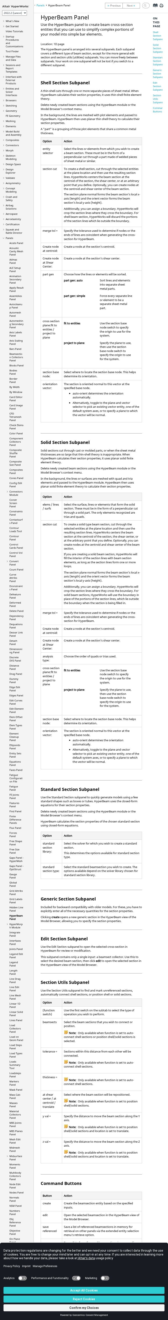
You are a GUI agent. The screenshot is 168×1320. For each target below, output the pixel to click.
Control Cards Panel (16, 546)
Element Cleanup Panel (14, 737)
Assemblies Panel (15, 297)
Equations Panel (15, 763)
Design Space (13, 164)
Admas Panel (13, 261)
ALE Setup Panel (15, 269)
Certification (13, 224)
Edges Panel (16, 695)
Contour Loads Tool (15, 529)
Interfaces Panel (15, 942)
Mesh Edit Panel (15, 1141)
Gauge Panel (13, 876)
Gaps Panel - (16, 859)
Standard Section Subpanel (158, 61)
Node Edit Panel (15, 1186)
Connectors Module (16, 493)
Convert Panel (14, 563)
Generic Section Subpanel (158, 73)
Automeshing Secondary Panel (16, 324)
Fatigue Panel (13, 788)
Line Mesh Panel (15, 997)
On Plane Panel (14, 1240)
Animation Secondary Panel (15, 279)
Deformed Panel (15, 604)
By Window (15, 392)
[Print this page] (161, 7)
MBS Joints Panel (15, 1124)
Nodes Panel (16, 1192)
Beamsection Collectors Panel (16, 357)
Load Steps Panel (15, 1046)
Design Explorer (11, 171)
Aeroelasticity (13, 219)
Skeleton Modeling (11, 157)
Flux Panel (15, 827)
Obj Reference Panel (15, 1222)
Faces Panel (16, 770)
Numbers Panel (14, 1212)
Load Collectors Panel (15, 1028)
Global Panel (13, 884)
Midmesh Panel (14, 1149)
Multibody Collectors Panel (15, 1176)
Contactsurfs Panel (16, 521)
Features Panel (14, 804)
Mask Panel (15, 1089)
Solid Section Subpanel (158, 48)
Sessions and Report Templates (13, 68)
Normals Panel (14, 1199)
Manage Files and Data (13, 58)
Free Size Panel (14, 851)
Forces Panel (13, 834)
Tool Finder (12, 51)
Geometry (11, 110)
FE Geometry (13, 115)
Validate (10, 177)
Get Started (12, 26)
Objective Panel (14, 1232)
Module (16, 925)
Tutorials (14, 31)
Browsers (11, 100)
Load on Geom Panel (16, 1038)
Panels (9, 238)
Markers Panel (14, 1083)
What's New (12, 21)
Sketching (11, 105)
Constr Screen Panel (13, 503)
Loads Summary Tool (14, 1065)
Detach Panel (13, 642)
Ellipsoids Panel (14, 746)
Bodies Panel (13, 372)
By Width (14, 387)
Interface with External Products (14, 80)
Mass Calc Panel (14, 1096)
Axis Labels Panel (15, 334)
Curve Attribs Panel (13, 578)
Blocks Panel (16, 365)
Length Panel (13, 972)
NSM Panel (15, 1205)
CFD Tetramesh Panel (15, 417)
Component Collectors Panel (16, 442)
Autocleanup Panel (15, 306)
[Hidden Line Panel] (113, 5)
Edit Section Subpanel (158, 86)
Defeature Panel (15, 596)
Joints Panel (16, 949)
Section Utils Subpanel (158, 99)
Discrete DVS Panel (15, 659)
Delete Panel (16, 611)
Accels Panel (16, 243)
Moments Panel (14, 1166)
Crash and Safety (11, 198)
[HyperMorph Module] (132, 5)
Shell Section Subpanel (158, 35)
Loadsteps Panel (15, 1074)
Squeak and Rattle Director (14, 231)
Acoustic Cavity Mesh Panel (16, 251)
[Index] (154, 9)
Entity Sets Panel (15, 755)
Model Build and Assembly (13, 133)
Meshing (11, 121)
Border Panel (13, 380)
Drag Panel (15, 673)
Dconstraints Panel (16, 587)
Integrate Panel (14, 934)
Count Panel (16, 569)
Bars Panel (15, 348)
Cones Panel (16, 478)
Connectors (12, 145)
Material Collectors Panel (15, 1114)
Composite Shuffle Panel (15, 453)
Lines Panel (15, 1020)
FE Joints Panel (14, 796)
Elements (11, 126)
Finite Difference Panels (15, 819)
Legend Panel (13, 964)
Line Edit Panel (14, 988)
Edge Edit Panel (14, 688)
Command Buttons (159, 109)
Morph (10, 150)
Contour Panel (14, 538)
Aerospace (12, 213)
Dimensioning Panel (15, 650)
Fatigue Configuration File (16, 778)
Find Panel (15, 811)
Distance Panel (14, 667)
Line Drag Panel (15, 980)
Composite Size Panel (15, 463)
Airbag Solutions (11, 207)
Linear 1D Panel (14, 1005)
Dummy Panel (13, 680)
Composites (12, 140)
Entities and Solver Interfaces (12, 92)
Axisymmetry (13, 183)
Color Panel (16, 433)
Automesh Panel (15, 314)
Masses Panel (13, 1104)
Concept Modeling (11, 190)
